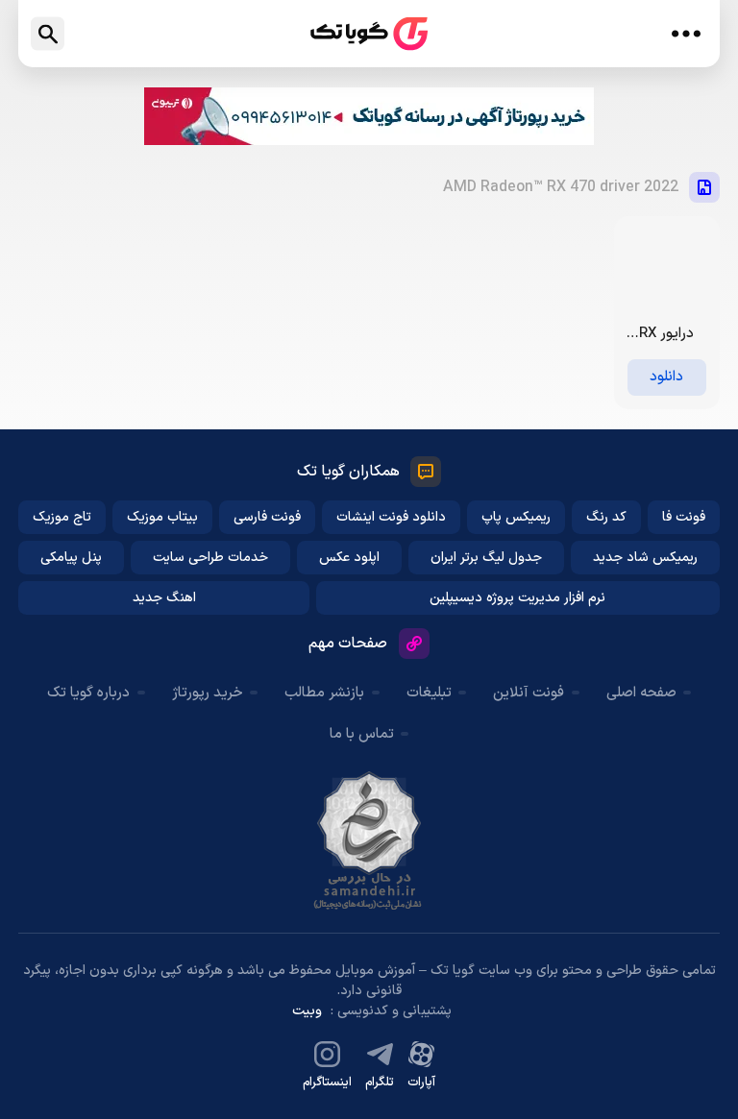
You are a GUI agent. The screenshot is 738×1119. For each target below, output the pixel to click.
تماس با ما (362, 734)
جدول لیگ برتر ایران (486, 557)
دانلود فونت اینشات (391, 517)
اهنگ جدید (164, 598)
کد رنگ (606, 517)
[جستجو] (47, 34)
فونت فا (683, 517)
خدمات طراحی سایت (210, 557)
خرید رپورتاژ (207, 693)
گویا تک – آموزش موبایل (369, 34)
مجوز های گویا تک (369, 840)
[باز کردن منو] (686, 33)
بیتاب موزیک (162, 517)
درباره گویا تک (88, 693)
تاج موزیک (62, 517)
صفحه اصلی (641, 693)
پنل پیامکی (71, 557)
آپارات (421, 1082)
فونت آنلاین (528, 693)
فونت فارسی (267, 517)
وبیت (307, 1011)
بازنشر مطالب (324, 693)
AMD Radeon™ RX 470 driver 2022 (560, 187)
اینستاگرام (327, 1082)
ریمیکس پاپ (516, 517)
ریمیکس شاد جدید (645, 557)
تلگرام (379, 1082)
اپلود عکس (349, 557)
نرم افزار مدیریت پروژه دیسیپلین (517, 598)
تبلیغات (429, 693)
